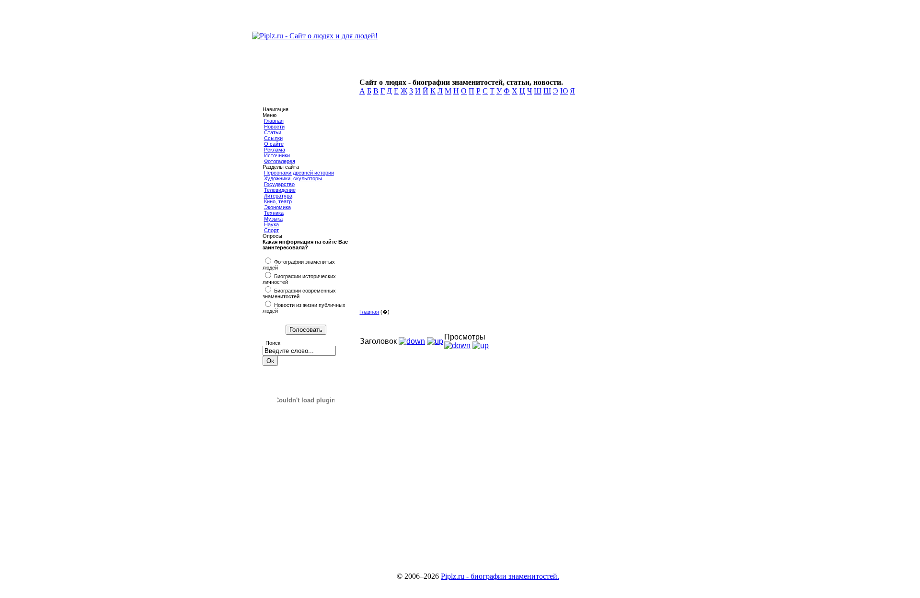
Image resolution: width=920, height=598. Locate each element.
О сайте (274, 144)
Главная (274, 121)
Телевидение (280, 190)
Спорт (271, 230)
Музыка (273, 219)
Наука (271, 224)
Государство (279, 184)
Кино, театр (278, 201)
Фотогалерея (279, 161)
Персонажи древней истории (299, 173)
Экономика (277, 207)
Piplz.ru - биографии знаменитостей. (500, 576)
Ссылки (273, 138)
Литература (278, 196)
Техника (274, 213)
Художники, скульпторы (293, 178)
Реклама (274, 149)
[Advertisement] (506, 235)
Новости (274, 126)
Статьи (272, 132)
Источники (277, 155)
